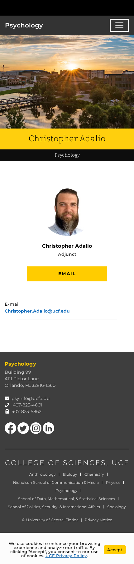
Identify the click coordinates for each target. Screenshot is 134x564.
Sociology (116, 506)
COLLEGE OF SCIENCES (55, 463)
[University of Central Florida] (47, 7)
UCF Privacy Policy (66, 555)
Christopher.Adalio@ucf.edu (37, 311)
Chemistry (94, 474)
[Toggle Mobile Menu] (127, 7)
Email (67, 273)
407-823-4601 (27, 405)
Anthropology (42, 474)
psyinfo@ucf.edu (31, 398)
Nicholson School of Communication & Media (56, 482)
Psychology (24, 25)
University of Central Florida (52, 520)
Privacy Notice (98, 520)
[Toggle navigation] (119, 25)
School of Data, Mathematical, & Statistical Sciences (66, 498)
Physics (113, 482)
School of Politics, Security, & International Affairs (54, 506)
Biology (70, 474)
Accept (114, 549)
